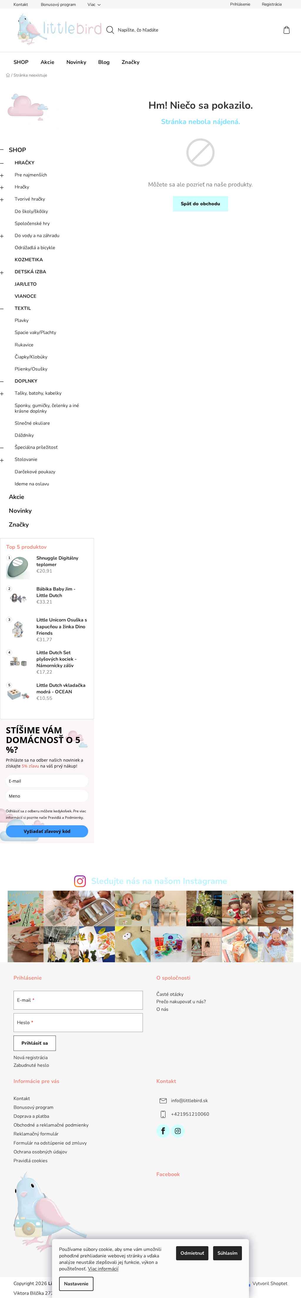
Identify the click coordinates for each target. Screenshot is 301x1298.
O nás (162, 1009)
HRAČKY (24, 163)
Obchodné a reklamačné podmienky (51, 1125)
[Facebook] (163, 1131)
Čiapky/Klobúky (31, 357)
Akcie (16, 497)
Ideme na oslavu (32, 484)
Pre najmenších (31, 175)
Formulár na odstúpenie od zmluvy (50, 1143)
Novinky (20, 511)
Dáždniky (24, 435)
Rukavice (24, 345)
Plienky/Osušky (31, 369)
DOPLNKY (26, 381)
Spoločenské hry (32, 223)
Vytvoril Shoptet (269, 1283)
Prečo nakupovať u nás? (181, 1002)
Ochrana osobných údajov (40, 1152)
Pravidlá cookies (31, 1161)
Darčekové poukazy (35, 472)
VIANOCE (25, 296)
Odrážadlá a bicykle (35, 247)
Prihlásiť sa (34, 1043)
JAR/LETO (26, 284)
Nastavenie (76, 1284)
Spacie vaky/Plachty (35, 332)
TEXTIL (23, 308)
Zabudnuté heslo (31, 1065)
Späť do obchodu (200, 204)
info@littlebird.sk (189, 1100)
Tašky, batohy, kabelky (38, 393)
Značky (19, 524)
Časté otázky (169, 994)
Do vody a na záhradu (37, 235)
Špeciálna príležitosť (36, 447)
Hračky (22, 187)
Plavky (22, 320)
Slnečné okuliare (32, 423)
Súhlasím (228, 1253)
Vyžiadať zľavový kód (47, 831)
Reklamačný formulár (36, 1134)
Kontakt (21, 4)
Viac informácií (103, 1269)
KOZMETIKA (29, 260)
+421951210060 (190, 1114)
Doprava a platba (31, 1116)
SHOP (17, 150)
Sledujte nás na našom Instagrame (159, 881)
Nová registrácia (31, 1057)
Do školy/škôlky (31, 211)
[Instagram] (178, 1131)
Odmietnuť (192, 1253)
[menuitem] (21, 62)
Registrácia (272, 4)
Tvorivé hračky (30, 199)
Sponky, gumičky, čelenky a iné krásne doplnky (47, 408)
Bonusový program (58, 4)
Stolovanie (26, 459)
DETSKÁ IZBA (30, 272)
